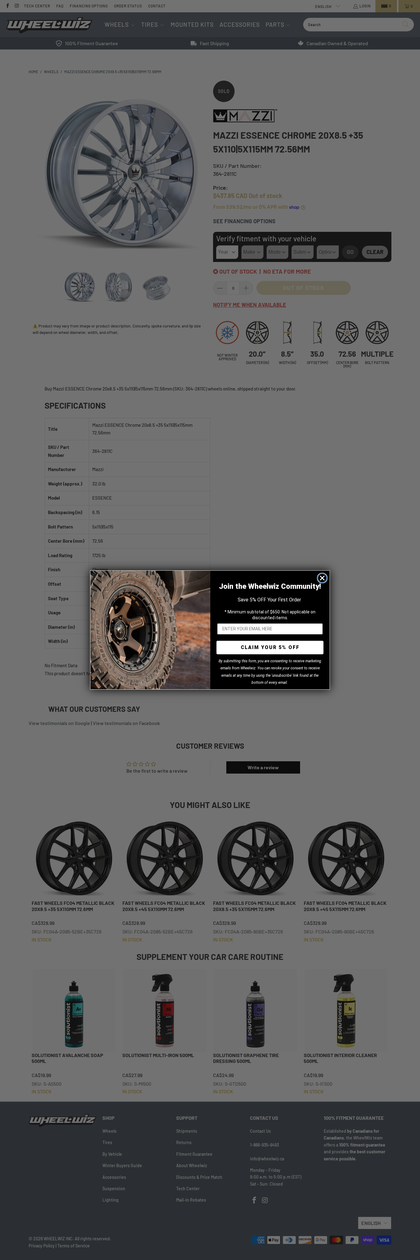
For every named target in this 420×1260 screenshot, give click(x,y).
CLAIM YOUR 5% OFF (270, 647)
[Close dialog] (322, 578)
